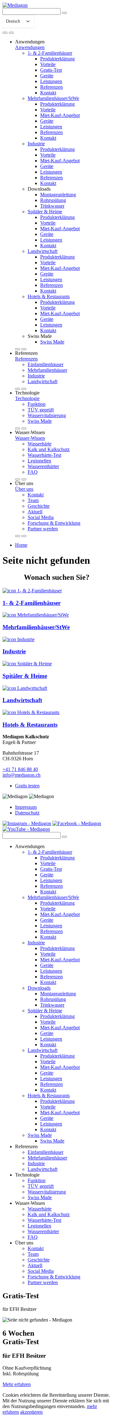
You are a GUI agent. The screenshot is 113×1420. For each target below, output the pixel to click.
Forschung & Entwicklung (54, 523)
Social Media (41, 517)
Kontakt (48, 92)
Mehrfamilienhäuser (47, 370)
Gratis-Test (51, 70)
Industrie (36, 143)
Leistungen (51, 81)
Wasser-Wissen (30, 438)
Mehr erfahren (17, 1384)
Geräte (46, 75)
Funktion (37, 404)
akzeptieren (31, 1412)
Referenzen (51, 87)
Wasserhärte (39, 443)
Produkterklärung (57, 58)
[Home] (5, 33)
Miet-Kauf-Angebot (60, 115)
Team (33, 500)
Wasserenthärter (43, 466)
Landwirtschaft (42, 251)
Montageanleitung (58, 194)
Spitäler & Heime (45, 211)
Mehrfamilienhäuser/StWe (53, 98)
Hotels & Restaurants (49, 296)
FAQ (33, 472)
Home (21, 545)
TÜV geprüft (41, 409)
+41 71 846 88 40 (20, 769)
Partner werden (43, 528)
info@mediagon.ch (21, 775)
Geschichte (39, 506)
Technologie (27, 398)
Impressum (26, 807)
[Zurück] (17, 349)
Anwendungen (30, 47)
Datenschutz (27, 812)
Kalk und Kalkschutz (49, 449)
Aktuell (35, 511)
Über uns (24, 489)
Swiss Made (52, 341)
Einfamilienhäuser (45, 364)
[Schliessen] (11, 33)
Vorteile (48, 64)
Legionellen (39, 460)
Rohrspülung (53, 200)
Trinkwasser (52, 206)
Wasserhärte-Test (44, 455)
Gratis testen (27, 785)
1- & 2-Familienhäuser (50, 53)
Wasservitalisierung (47, 415)
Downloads (39, 988)
